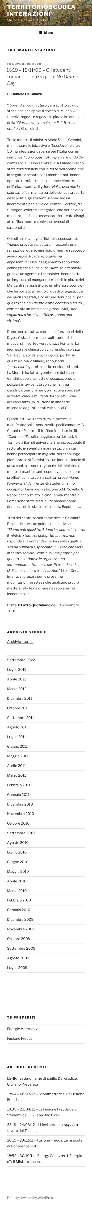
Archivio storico (20, 642)
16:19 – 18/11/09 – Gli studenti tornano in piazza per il (44, 76)
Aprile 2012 (16, 679)
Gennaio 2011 (18, 795)
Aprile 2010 (16, 881)
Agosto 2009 (18, 958)
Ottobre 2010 (18, 823)
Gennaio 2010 (18, 910)
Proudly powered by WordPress (30, 1198)
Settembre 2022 (21, 660)
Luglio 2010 (17, 852)
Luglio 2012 (16, 670)
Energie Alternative (23, 1029)
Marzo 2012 (16, 689)
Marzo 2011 (16, 775)
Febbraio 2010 (19, 900)
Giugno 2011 (17, 746)
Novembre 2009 (21, 929)
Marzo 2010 (17, 891)
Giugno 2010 (17, 862)
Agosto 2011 (17, 727)
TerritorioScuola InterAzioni (41, 10)
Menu (48, 33)
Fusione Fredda (20, 1038)
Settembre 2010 (21, 833)
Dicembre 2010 (20, 804)
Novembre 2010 (20, 814)
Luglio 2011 (16, 737)
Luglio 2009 (17, 968)
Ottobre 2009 (18, 939)
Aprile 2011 (16, 766)
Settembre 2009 (21, 948)
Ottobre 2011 (18, 708)
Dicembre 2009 (20, 919)
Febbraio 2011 (18, 785)
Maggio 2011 (17, 756)
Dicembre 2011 (19, 698)
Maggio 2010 (18, 871)
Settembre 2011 (20, 718)
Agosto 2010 (18, 843)
